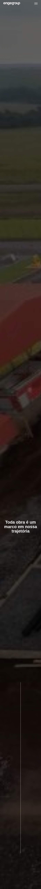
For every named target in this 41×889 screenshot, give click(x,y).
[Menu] (36, 4)
